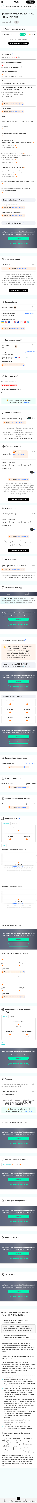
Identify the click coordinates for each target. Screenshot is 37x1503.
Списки (25, 1501)
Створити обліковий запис (18, 243)
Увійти (18, 238)
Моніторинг (33, 1501)
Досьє (4, 1501)
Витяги (11, 1501)
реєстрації (25, 402)
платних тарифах (16, 104)
